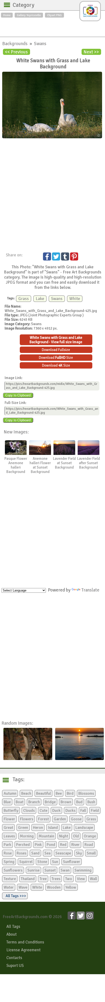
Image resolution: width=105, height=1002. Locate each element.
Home (6, 15)
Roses (21, 853)
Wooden (54, 887)
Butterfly (11, 810)
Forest (43, 819)
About (11, 934)
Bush (91, 802)
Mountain (46, 836)
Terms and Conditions (25, 942)
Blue (7, 802)
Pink (38, 844)
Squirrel (25, 861)
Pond (51, 844)
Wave (23, 887)
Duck (56, 810)
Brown (66, 802)
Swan (65, 870)
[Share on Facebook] (47, 256)
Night (63, 836)
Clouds (29, 810)
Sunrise (33, 870)
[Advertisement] (52, 26)
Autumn (10, 793)
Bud (79, 802)
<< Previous (16, 52)
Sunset (50, 870)
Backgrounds (15, 43)
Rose (8, 853)
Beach (26, 793)
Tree (43, 878)
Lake (40, 298)
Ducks (70, 810)
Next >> (91, 52)
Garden (60, 819)
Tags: (15, 779)
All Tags (13, 926)
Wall (93, 878)
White (74, 298)
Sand (35, 853)
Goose (76, 819)
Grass (23, 298)
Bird (70, 793)
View (81, 878)
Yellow (70, 887)
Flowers (26, 819)
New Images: (16, 432)
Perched (23, 844)
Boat (19, 802)
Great (8, 827)
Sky (79, 853)
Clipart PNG (54, 15)
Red (63, 844)
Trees (56, 878)
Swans (40, 43)
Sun (55, 861)
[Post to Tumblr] (65, 256)
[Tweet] (56, 256)
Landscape (84, 827)
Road (88, 844)
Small (91, 853)
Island (53, 827)
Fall (83, 810)
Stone (42, 861)
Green (23, 827)
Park (7, 844)
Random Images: (17, 723)
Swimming (83, 870)
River (75, 844)
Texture (10, 878)
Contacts (14, 957)
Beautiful (43, 793)
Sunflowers (13, 870)
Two (68, 878)
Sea (47, 853)
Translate (90, 590)
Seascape (63, 853)
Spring (9, 861)
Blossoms (86, 793)
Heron (38, 827)
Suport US (15, 965)
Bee (59, 793)
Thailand (28, 878)
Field (95, 810)
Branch (34, 802)
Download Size (56, 357)
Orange (90, 836)
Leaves (9, 836)
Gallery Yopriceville (29, 15)
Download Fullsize (56, 350)
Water (9, 887)
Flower (9, 819)
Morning (27, 836)
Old (76, 836)
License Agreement (23, 949)
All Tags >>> (15, 895)
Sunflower (71, 861)
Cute (43, 810)
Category (21, 5)
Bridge (50, 802)
